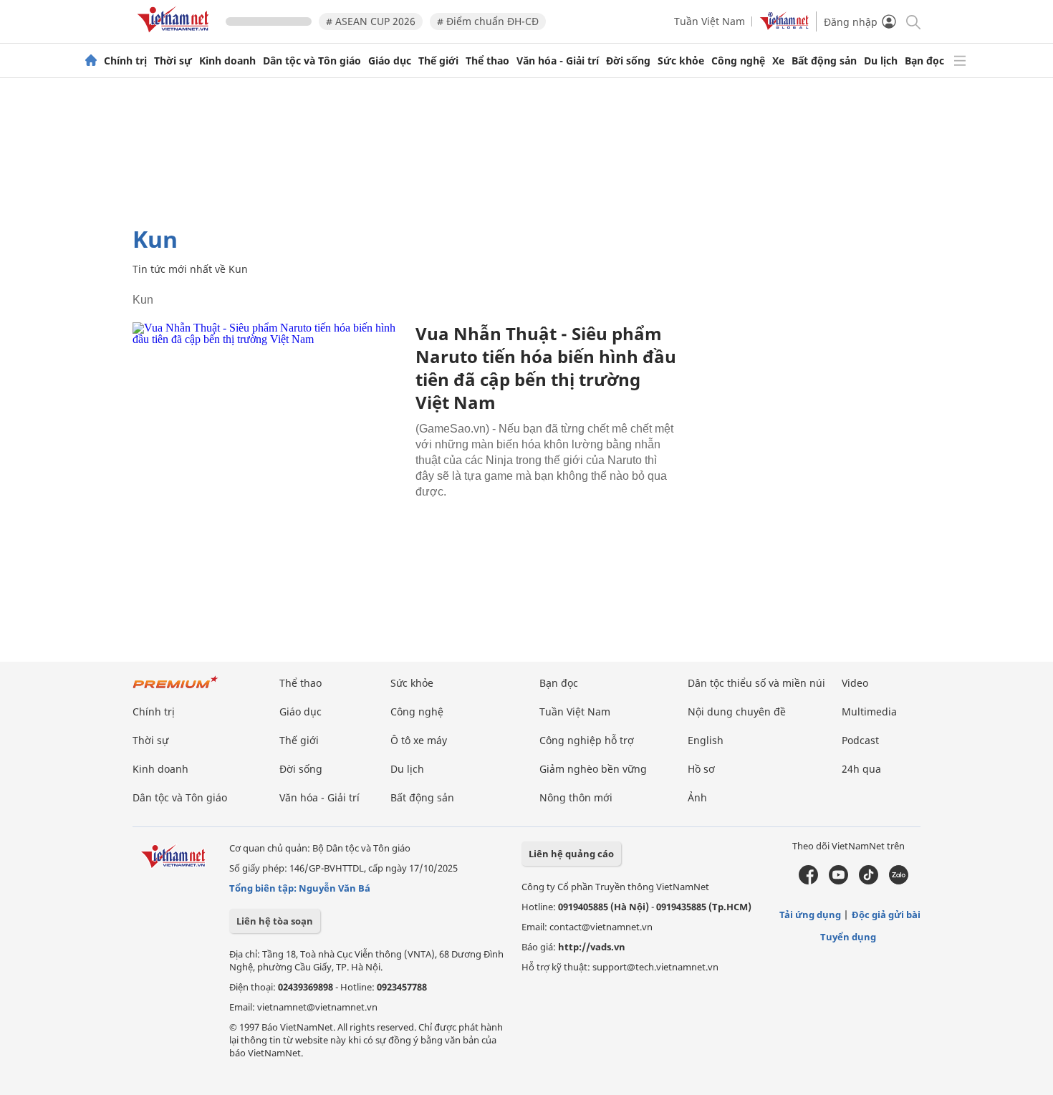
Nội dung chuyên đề (737, 711)
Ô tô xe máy (418, 740)
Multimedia (869, 711)
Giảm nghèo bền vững (593, 769)
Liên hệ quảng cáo (571, 853)
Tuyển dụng (848, 936)
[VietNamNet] (91, 60)
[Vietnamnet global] (784, 26)
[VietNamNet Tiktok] (868, 880)
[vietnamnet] (175, 35)
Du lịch (881, 61)
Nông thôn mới (575, 797)
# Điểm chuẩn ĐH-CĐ (488, 21)
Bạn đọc (924, 61)
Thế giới (438, 61)
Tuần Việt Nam (709, 21)
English (705, 740)
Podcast (860, 740)
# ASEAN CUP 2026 (370, 21)
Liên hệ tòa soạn (274, 921)
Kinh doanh (227, 61)
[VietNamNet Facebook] (808, 880)
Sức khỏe (681, 61)
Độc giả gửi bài (886, 914)
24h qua (861, 769)
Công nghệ (738, 61)
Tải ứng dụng (810, 914)
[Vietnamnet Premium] (175, 689)
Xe (778, 61)
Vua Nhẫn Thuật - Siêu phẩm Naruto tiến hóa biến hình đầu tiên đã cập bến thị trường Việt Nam (545, 368)
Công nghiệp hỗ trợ (586, 740)
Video (855, 683)
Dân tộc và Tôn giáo (312, 61)
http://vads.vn (591, 946)
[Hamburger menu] (959, 60)
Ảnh (697, 797)
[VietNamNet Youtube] (838, 880)
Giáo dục (389, 61)
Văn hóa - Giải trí (557, 61)
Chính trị (125, 61)
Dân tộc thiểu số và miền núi (756, 683)
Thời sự (173, 61)
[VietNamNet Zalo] (898, 880)
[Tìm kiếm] (912, 21)
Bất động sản (824, 61)
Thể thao (487, 61)
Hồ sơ (701, 769)
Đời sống (628, 61)
